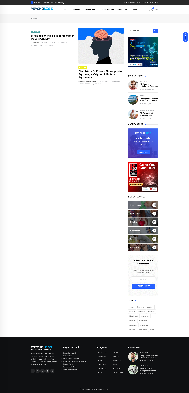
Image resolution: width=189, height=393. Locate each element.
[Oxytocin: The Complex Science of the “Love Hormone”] (133, 369)
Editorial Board (90, 9)
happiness (141, 311)
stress (152, 330)
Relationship (133, 325)
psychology (143, 321)
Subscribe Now (143, 286)
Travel (142, 96)
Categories (76, 9)
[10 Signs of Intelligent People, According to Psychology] (133, 85)
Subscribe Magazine (106, 9)
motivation (132, 321)
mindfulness (145, 316)
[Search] (149, 9)
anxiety (131, 307)
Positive (151, 110)
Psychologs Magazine (88, 81)
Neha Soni (36, 42)
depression (140, 307)
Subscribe (143, 152)
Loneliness (151, 311)
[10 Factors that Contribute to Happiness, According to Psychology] (133, 114)
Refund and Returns (70, 367)
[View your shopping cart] (152, 9)
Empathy (132, 311)
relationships (144, 325)
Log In (134, 9)
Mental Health (133, 316)
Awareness (144, 365)
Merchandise (122, 9)
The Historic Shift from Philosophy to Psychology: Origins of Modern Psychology (100, 74)
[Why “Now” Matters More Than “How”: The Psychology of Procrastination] (133, 357)
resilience (132, 330)
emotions (150, 307)
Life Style (143, 81)
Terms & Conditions (70, 370)
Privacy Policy (68, 364)
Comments (63, 42)
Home (66, 9)
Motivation (144, 353)
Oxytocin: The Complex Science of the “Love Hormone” (59, 2)
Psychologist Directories (71, 359)
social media (143, 330)
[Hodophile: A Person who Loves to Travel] (133, 100)
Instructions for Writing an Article (74, 361)
